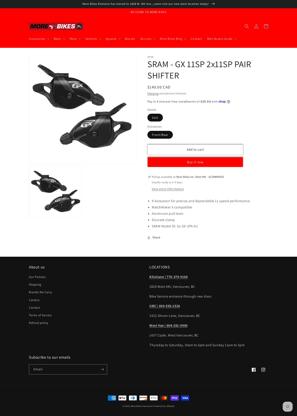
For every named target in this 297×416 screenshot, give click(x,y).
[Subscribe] (102, 369)
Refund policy (38, 323)
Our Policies (37, 277)
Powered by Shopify (164, 406)
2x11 (155, 118)
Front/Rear (160, 135)
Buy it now (195, 162)
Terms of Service (40, 315)
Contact (34, 308)
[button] (38, 38)
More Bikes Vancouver (142, 406)
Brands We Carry (40, 292)
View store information (168, 189)
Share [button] (156, 237)
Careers (34, 300)
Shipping (153, 93)
